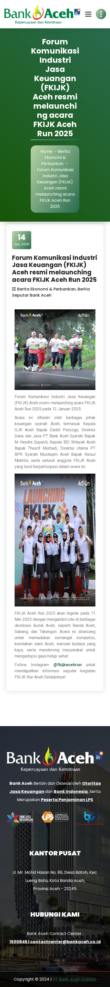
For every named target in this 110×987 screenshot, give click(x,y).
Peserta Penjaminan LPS (67, 800)
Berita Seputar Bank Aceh (51, 292)
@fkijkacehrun (67, 664)
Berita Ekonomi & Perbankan (55, 157)
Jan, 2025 (22, 240)
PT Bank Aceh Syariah (74, 979)
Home (46, 151)
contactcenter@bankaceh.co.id (65, 942)
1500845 (18, 942)
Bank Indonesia (71, 791)
